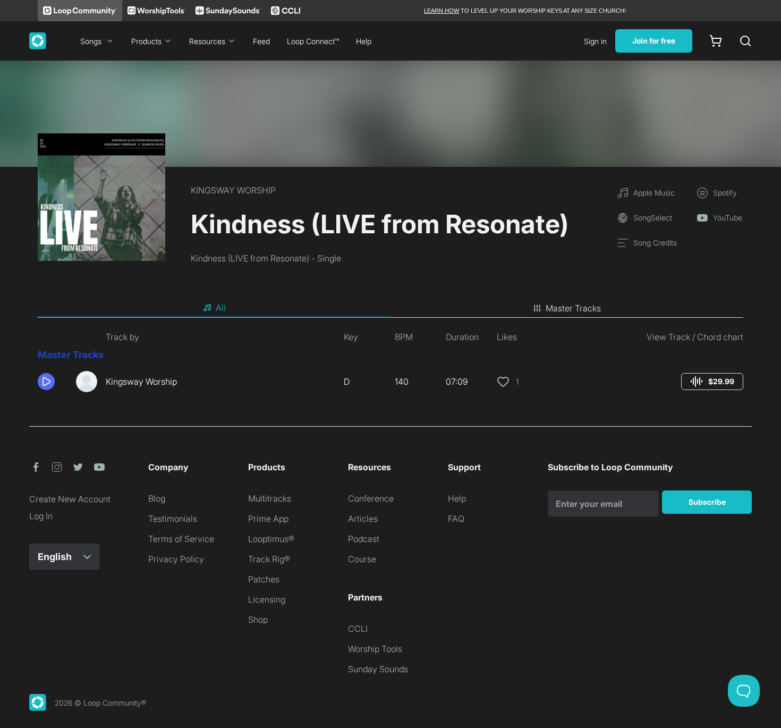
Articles (363, 518)
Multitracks (269, 498)
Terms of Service (181, 539)
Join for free (653, 40)
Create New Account (70, 499)
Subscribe (707, 501)
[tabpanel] (390, 366)
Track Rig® (269, 559)
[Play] (46, 381)
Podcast (363, 539)
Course (362, 559)
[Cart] (715, 41)
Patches (263, 579)
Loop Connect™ (313, 41)
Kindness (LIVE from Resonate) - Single (266, 258)
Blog (156, 498)
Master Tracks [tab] (573, 308)
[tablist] (390, 308)
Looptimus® (271, 539)
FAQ (456, 518)
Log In (41, 516)
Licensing (266, 599)
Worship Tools (375, 649)
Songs (90, 41)
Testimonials (172, 518)
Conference (371, 498)
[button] (52, 381)
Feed (261, 41)
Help (363, 41)
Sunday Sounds (378, 669)
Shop (258, 619)
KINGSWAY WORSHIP (233, 190)
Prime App (268, 518)
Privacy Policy (176, 559)
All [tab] (221, 307)
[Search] (745, 41)
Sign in (595, 41)
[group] (712, 381)
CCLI (358, 628)
